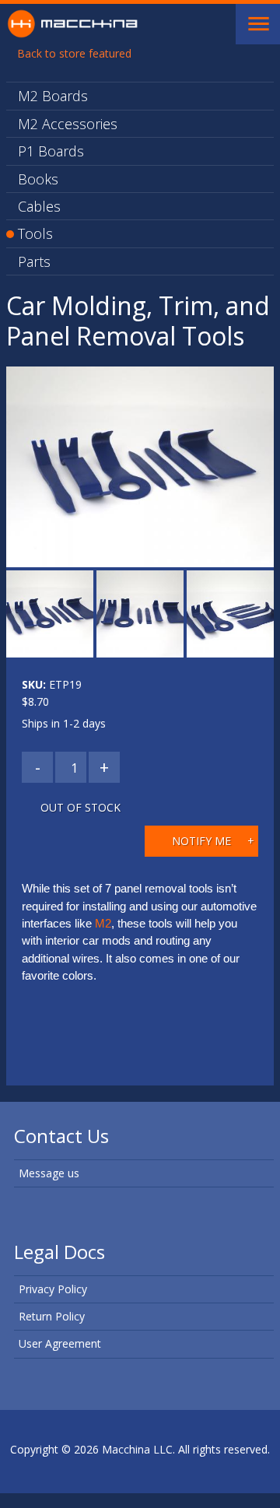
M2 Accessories (67, 123)
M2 (103, 923)
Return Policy (52, 1316)
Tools (35, 233)
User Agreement (60, 1343)
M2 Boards (53, 95)
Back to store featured (74, 53)
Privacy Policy (53, 1289)
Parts (34, 261)
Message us (49, 1173)
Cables (39, 206)
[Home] (72, 22)
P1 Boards (51, 151)
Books (38, 179)
